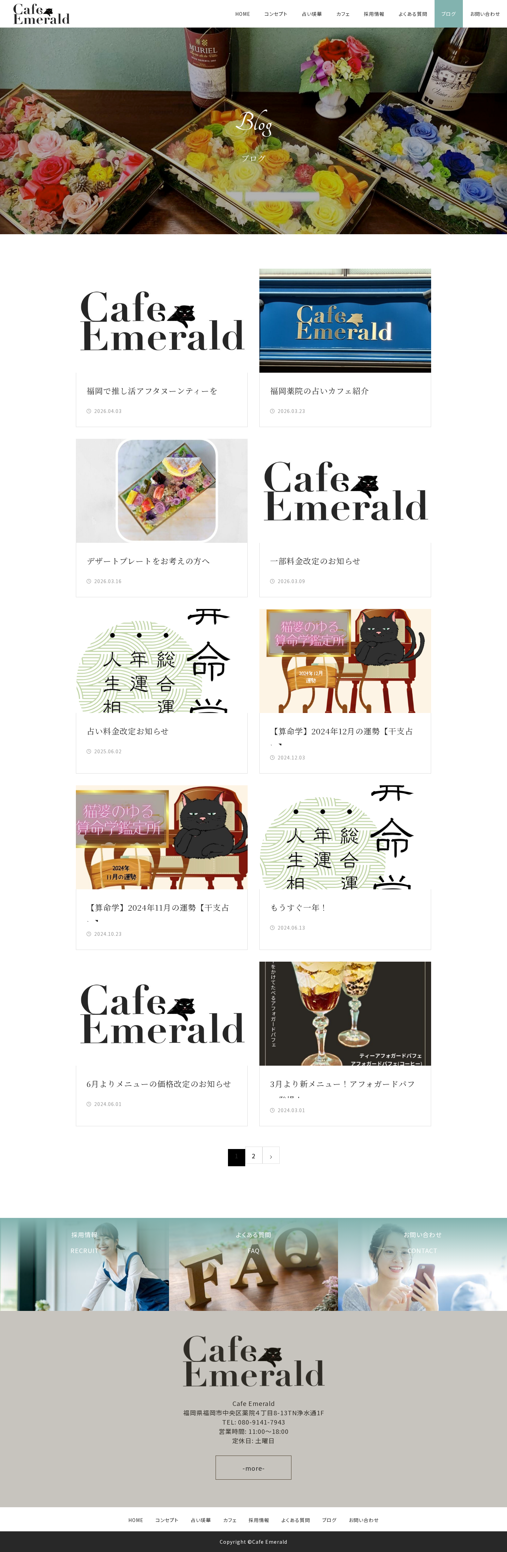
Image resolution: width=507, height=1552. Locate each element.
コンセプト (276, 13)
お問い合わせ (485, 13)
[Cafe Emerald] (41, 13)
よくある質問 (413, 13)
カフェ (343, 13)
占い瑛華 (312, 13)
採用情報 (374, 13)
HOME (242, 13)
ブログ (448, 13)
